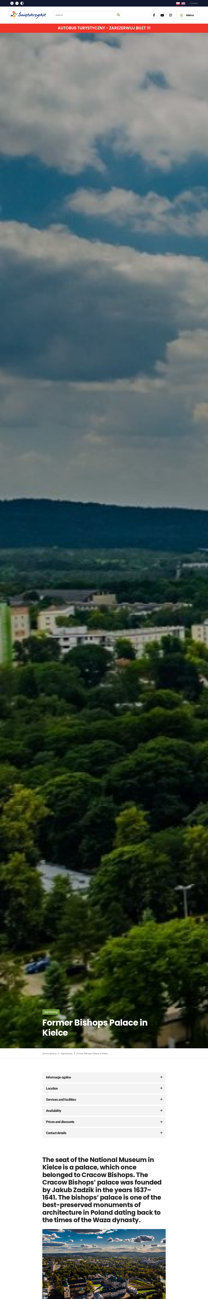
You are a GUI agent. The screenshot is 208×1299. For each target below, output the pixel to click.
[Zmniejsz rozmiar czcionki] (17, 3)
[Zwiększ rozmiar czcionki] (12, 3)
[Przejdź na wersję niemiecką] (183, 3)
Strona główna (49, 1053)
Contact (194, 3)
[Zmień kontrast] (22, 3)
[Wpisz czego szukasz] (118, 15)
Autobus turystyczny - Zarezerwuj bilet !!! (104, 28)
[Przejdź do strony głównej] (29, 15)
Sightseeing (66, 1053)
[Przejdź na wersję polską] (178, 3)
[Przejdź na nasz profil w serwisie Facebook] (153, 15)
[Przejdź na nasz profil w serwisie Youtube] (162, 15)
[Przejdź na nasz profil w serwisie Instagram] (170, 15)
